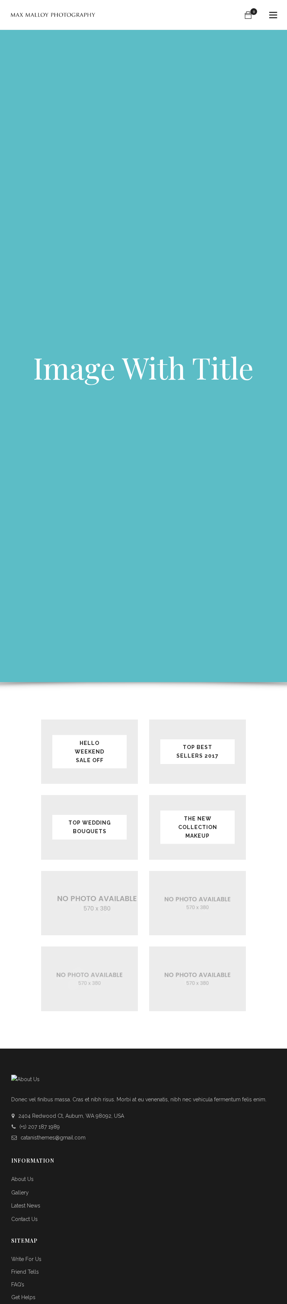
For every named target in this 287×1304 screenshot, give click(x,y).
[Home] (52, 15)
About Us (22, 1179)
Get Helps (23, 1297)
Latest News (25, 1206)
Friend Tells (25, 1272)
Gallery (20, 1193)
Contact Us (24, 1219)
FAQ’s (17, 1285)
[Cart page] (248, 15)
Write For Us (26, 1259)
